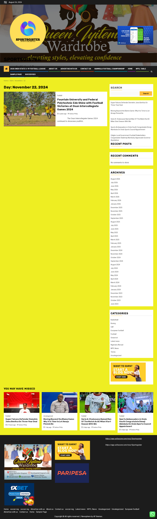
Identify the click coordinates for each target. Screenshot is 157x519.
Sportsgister (22, 59)
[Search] (151, 71)
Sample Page (16, 74)
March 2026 (115, 197)
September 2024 (117, 261)
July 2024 (114, 268)
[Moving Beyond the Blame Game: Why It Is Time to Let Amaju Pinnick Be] (59, 402)
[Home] (6, 69)
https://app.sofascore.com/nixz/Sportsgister (124, 439)
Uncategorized (116, 355)
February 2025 (116, 243)
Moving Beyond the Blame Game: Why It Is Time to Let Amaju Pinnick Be (58, 421)
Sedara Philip (73, 114)
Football (59, 95)
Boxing (113, 323)
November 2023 (116, 297)
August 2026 (115, 179)
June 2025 (114, 229)
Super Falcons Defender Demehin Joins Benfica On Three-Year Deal (22, 420)
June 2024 (114, 272)
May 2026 (114, 190)
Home (130, 69)
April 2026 (114, 193)
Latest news (115, 341)
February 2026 (116, 200)
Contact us (85, 69)
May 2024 (114, 275)
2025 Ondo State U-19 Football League (28, 69)
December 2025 (116, 207)
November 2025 (116, 211)
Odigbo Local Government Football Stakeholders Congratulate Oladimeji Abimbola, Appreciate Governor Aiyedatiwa (130, 137)
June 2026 (114, 186)
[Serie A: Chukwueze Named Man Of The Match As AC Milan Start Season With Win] (97, 402)
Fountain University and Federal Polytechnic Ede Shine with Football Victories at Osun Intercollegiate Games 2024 (80, 104)
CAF (112, 327)
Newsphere (86, 516)
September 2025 (117, 218)
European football (117, 330)
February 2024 (116, 286)
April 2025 (114, 236)
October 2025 (116, 215)
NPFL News (115, 348)
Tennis (113, 352)
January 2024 (116, 290)
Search (116, 87)
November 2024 (116, 254)
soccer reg (30, 74)
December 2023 (116, 293)
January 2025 (116, 247)
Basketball (114, 320)
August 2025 (115, 222)
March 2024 (115, 282)
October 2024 (116, 257)
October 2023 (116, 300)
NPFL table (141, 69)
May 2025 (114, 232)
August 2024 (115, 265)
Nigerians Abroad (117, 345)
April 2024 (114, 279)
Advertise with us (69, 69)
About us (53, 69)
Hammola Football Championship (109, 69)
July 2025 (114, 225)
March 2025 (115, 240)
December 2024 (116, 250)
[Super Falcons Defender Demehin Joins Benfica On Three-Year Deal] (21, 402)
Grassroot (114, 338)
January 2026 (116, 204)
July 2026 (114, 182)
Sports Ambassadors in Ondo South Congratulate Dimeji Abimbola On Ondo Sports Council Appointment (135, 422)
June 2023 (114, 304)
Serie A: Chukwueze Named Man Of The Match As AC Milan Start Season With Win (96, 421)
